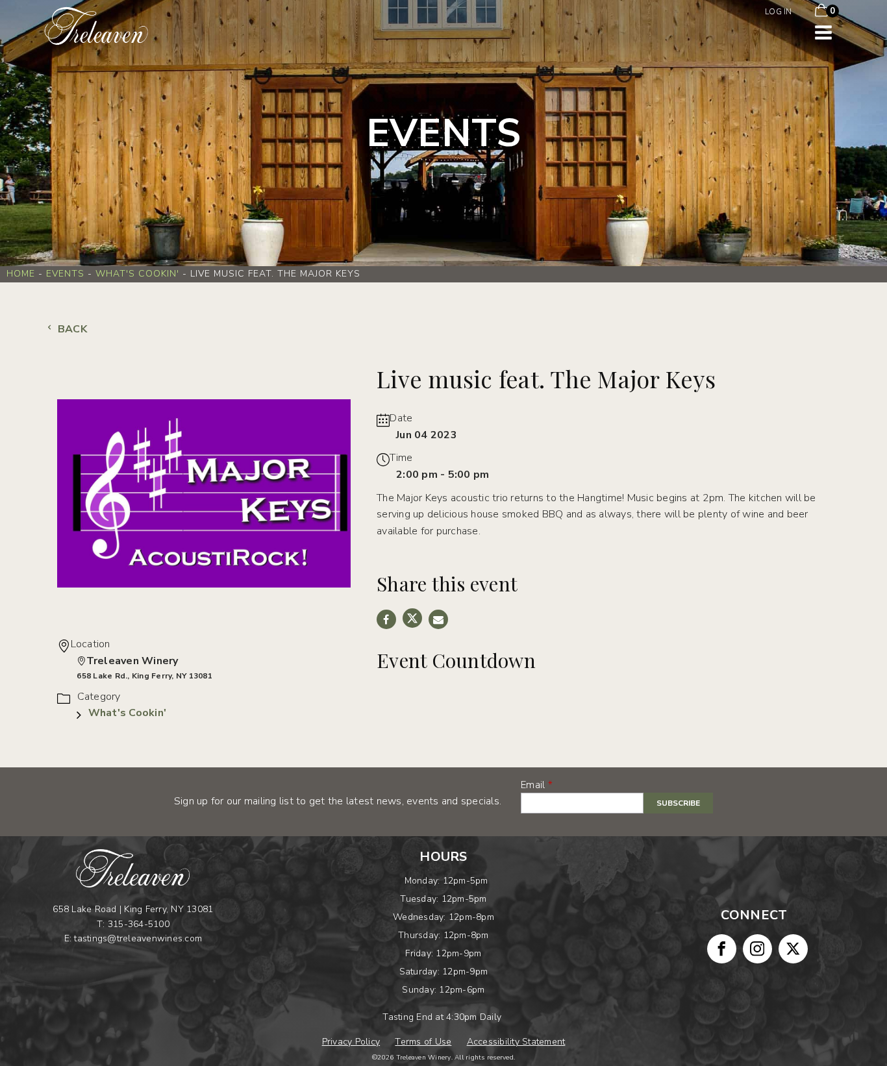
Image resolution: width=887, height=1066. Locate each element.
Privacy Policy (351, 1041)
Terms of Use (423, 1041)
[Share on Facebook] (386, 619)
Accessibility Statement (516, 1041)
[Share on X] (412, 618)
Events (65, 273)
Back (71, 329)
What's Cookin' (137, 273)
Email (533, 784)
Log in (778, 11)
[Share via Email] (438, 619)
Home (20, 273)
